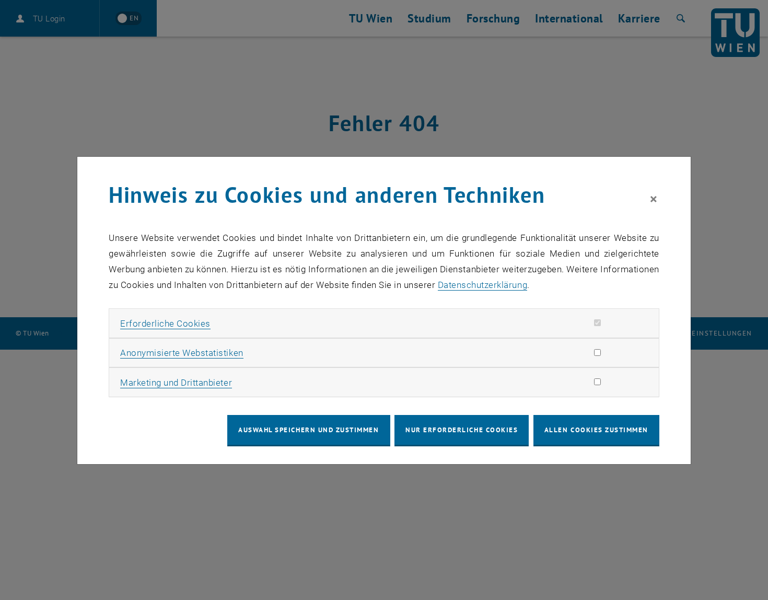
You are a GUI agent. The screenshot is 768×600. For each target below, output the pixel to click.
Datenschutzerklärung (482, 285)
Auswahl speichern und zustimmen (308, 429)
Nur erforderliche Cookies (461, 429)
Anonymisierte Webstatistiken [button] (181, 353)
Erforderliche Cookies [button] (165, 323)
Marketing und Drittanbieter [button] (176, 382)
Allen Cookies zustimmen (596, 429)
